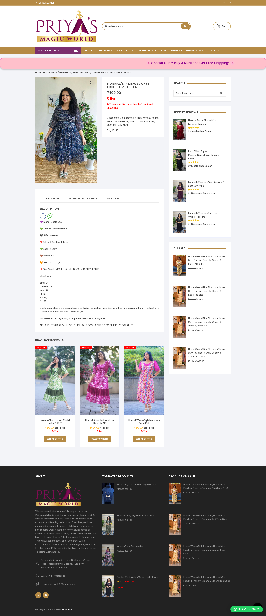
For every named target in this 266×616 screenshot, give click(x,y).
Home (88, 50)
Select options (55, 439)
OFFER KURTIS (146, 121)
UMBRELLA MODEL (118, 125)
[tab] (52, 198)
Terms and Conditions (152, 50)
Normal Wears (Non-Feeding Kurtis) (61, 72)
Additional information (83, 198)
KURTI (115, 130)
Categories (104, 50)
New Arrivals (143, 117)
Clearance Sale (128, 117)
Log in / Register (45, 3)
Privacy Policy (124, 50)
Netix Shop (67, 609)
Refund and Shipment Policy (188, 50)
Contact (216, 50)
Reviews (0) (113, 198)
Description (52, 198)
